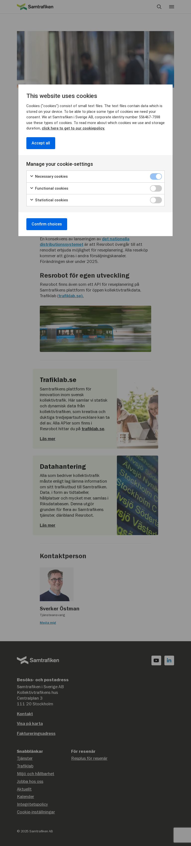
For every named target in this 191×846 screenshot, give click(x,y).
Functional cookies (51, 188)
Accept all (41, 143)
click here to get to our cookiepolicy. (73, 128)
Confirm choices (47, 224)
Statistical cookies (51, 200)
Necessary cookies (51, 176)
